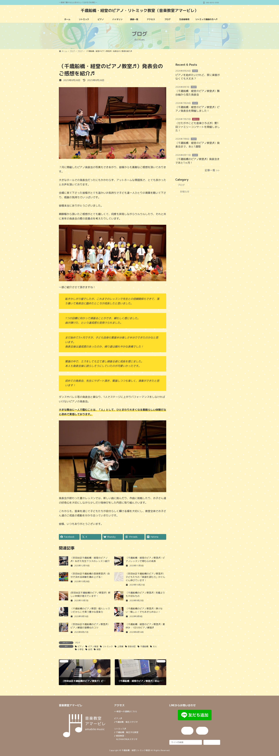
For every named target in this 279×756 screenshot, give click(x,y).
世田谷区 (132, 646)
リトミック (108, 646)
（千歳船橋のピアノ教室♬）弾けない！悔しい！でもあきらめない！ (144, 610)
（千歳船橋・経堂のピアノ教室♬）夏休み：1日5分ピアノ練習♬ (145, 626)
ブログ (77, 642)
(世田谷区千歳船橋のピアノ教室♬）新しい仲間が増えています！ (90, 594)
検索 (211, 742)
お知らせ (196, 119)
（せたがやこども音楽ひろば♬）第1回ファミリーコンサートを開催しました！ (197, 126)
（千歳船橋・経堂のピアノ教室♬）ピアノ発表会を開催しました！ (197, 109)
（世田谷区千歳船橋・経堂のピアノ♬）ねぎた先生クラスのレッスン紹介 (90, 559)
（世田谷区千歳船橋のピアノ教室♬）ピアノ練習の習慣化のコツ (90, 626)
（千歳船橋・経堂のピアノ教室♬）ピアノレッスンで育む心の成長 (145, 559)
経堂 (99, 649)
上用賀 (120, 646)
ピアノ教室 (93, 646)
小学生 (81, 649)
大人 (155, 646)
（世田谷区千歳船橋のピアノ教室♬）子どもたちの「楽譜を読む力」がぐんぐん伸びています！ (145, 577)
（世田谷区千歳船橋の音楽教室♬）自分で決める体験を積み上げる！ (90, 575)
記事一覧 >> (212, 170)
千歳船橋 (144, 646)
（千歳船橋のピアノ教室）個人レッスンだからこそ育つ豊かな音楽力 (90, 610)
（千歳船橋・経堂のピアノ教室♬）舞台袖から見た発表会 (197, 92)
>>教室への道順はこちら (125, 711)
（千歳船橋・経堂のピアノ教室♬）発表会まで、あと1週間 (197, 144)
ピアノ (81, 646)
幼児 (90, 649)
